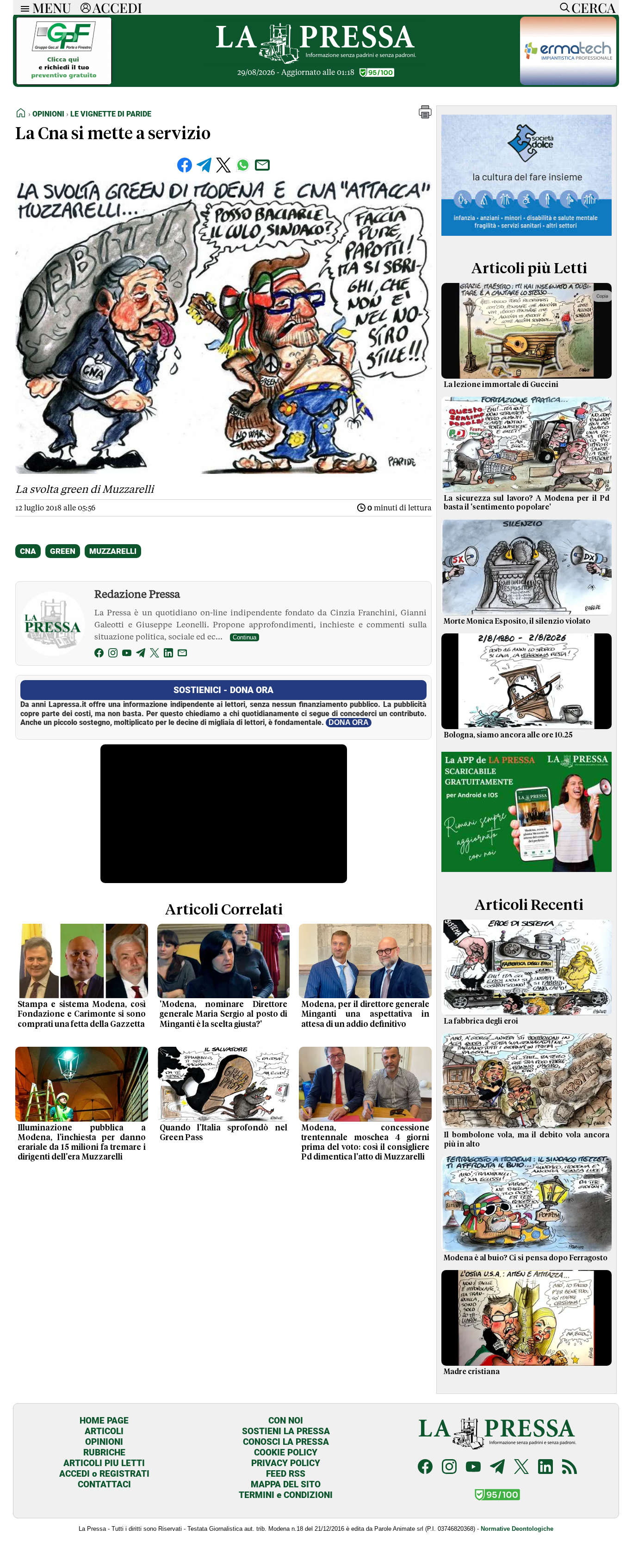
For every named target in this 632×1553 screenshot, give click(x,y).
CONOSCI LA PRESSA (286, 1441)
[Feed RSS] (569, 1467)
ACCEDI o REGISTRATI (104, 1473)
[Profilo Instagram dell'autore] (113, 654)
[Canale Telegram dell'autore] (140, 654)
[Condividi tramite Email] (262, 165)
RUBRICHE (104, 1452)
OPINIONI (104, 1441)
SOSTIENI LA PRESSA (286, 1431)
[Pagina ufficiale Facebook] (425, 1467)
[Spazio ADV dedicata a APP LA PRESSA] (526, 874)
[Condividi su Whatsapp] (242, 165)
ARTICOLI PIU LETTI (104, 1463)
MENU (51, 7)
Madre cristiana (472, 1371)
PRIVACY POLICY (285, 1463)
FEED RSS (285, 1473)
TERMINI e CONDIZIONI (286, 1495)
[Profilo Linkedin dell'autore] (168, 654)
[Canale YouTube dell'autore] (126, 654)
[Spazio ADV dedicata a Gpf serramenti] (64, 82)
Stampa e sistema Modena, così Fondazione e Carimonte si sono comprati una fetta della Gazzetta (82, 1014)
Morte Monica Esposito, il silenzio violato (517, 621)
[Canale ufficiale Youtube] (473, 1467)
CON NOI (285, 1420)
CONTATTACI (104, 1484)
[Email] (182, 654)
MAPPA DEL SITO (286, 1484)
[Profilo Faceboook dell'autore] (99, 654)
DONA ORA (348, 722)
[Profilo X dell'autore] (154, 654)
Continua (244, 637)
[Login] (86, 7)
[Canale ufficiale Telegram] (497, 1467)
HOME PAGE (104, 1420)
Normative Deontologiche (517, 1528)
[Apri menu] (23, 7)
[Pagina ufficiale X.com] (521, 1467)
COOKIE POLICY (285, 1452)
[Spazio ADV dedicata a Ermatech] (568, 82)
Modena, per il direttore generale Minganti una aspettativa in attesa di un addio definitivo (365, 1014)
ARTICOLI (104, 1431)
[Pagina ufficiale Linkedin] (545, 1467)
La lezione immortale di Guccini (501, 384)
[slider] (213, 876)
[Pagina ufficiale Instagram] (449, 1467)
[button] (425, 115)
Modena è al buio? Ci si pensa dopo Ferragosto (525, 1258)
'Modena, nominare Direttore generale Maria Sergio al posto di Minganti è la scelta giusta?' (224, 1014)
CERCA (593, 7)
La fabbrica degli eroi (481, 1021)
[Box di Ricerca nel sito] (563, 7)
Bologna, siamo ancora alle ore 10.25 (508, 735)
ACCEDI (117, 7)
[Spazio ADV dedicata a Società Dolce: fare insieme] (526, 237)
